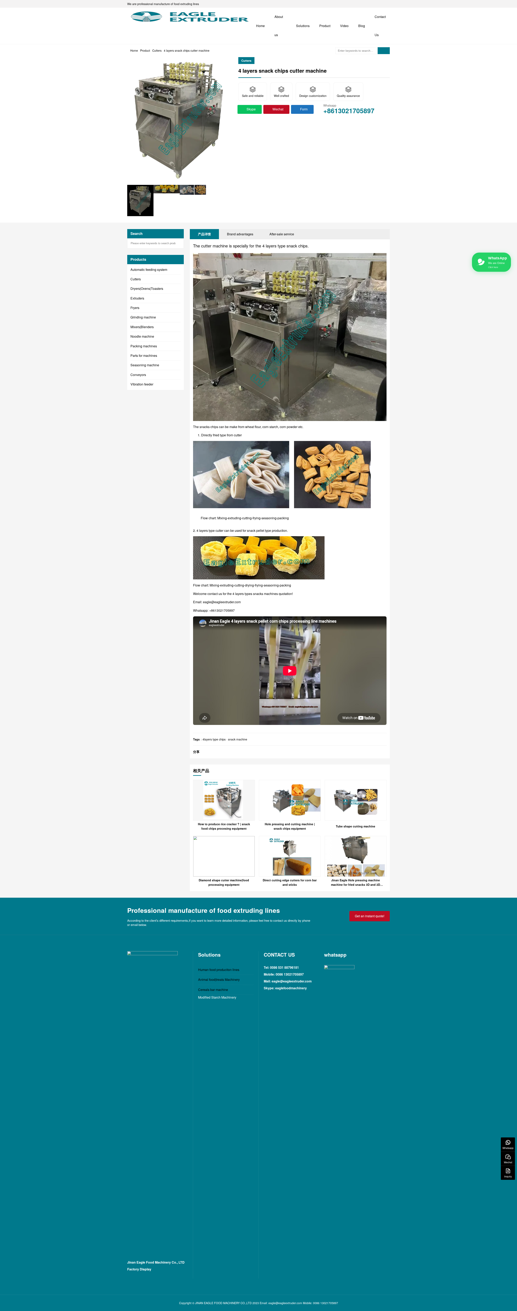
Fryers (134, 307)
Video (344, 25)
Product (324, 25)
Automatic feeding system (148, 269)
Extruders (137, 298)
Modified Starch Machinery (217, 997)
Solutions (303, 25)
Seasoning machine (144, 365)
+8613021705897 (348, 110)
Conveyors (138, 374)
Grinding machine (143, 317)
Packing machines (143, 346)
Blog (361, 25)
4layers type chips (214, 739)
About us (278, 25)
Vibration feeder (141, 384)
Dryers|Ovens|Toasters (146, 288)
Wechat (277, 109)
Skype (251, 109)
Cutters (157, 50)
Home (260, 25)
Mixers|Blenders (142, 327)
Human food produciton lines (218, 969)
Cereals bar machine (213, 989)
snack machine (237, 739)
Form (304, 109)
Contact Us (380, 25)
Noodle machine (142, 336)
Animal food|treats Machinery (219, 979)
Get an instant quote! (369, 916)
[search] (384, 50)
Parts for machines (143, 355)
